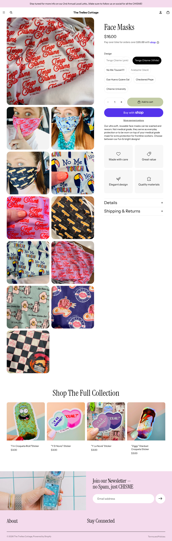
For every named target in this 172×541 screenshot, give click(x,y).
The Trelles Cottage (23, 536)
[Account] (160, 12)
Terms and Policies (156, 536)
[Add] (40, 435)
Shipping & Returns (122, 211)
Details (110, 202)
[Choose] (80, 435)
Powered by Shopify (42, 536)
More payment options (133, 120)
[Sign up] (160, 499)
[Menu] (4, 12)
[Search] (11, 12)
